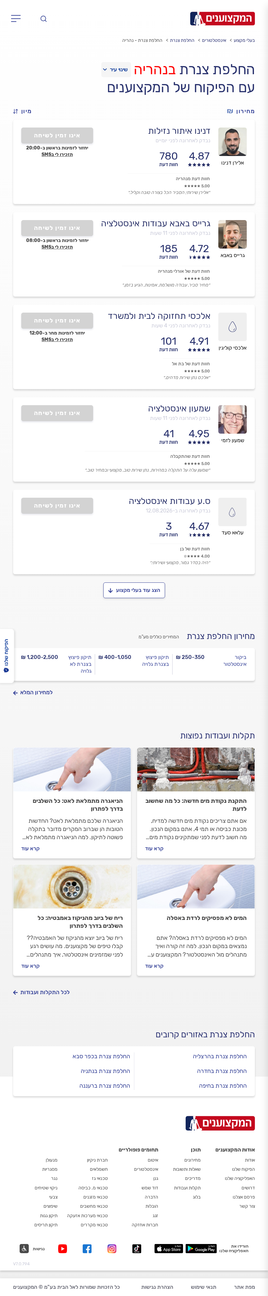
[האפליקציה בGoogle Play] (201, 1248)
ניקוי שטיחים (46, 1188)
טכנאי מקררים (94, 1225)
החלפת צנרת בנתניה (105, 1071)
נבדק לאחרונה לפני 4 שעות (180, 325)
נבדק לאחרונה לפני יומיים (183, 140)
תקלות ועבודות (187, 1188)
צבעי (53, 1197)
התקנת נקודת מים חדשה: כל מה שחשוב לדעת (196, 804)
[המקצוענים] (222, 19)
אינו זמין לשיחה (57, 135)
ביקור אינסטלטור (234, 660)
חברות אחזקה (145, 1225)
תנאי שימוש (203, 1287)
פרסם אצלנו (244, 1197)
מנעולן (52, 1160)
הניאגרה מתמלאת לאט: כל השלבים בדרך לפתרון (78, 804)
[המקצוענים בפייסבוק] (88, 1248)
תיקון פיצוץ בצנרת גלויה (155, 660)
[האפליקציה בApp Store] (168, 1248)
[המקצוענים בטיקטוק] (136, 1248)
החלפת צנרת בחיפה (223, 1085)
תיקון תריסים (46, 1225)
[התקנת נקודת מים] (196, 772)
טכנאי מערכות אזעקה (87, 1215)
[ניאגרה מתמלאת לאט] (72, 772)
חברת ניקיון (97, 1160)
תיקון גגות (49, 1215)
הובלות (151, 1206)
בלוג (197, 1197)
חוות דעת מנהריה (193, 178)
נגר (54, 1178)
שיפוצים (50, 1206)
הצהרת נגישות (157, 1287)
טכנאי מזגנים (95, 1197)
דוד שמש (150, 1188)
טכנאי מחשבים (94, 1206)
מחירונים (192, 1160)
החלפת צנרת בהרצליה (220, 1056)
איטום (153, 1160)
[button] (25, 111)
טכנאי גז (100, 1178)
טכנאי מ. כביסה (93, 1188)
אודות (250, 1160)
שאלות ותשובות (187, 1169)
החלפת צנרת (182, 40)
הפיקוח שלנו (243, 1169)
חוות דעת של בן (195, 549)
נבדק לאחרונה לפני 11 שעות (180, 233)
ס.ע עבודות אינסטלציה (169, 501)
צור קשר (247, 1206)
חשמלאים (99, 1169)
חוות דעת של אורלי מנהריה (184, 271)
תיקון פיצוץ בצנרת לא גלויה (80, 664)
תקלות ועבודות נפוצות (217, 736)
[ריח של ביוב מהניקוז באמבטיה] (72, 889)
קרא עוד (154, 848)
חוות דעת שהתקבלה (190, 456)
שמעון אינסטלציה (179, 408)
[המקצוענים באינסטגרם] (113, 1248)
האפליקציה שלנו (240, 1178)
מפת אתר (244, 1287)
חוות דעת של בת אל (191, 364)
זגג (155, 1215)
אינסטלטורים (214, 40)
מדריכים (193, 1178)
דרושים (248, 1188)
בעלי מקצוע (244, 40)
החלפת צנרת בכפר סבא (101, 1056)
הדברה (151, 1197)
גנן (155, 1178)
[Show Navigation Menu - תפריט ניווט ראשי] (18, 18)
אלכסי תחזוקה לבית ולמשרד (159, 316)
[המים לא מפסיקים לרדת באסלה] (196, 889)
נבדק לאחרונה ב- (178, 511)
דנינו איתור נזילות (179, 131)
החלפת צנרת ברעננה (104, 1085)
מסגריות (50, 1169)
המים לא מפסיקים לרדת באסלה (207, 918)
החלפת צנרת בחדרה (222, 1071)
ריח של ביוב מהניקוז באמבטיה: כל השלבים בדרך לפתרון (80, 921)
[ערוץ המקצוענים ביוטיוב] (64, 1248)
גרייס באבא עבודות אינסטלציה (155, 223)
